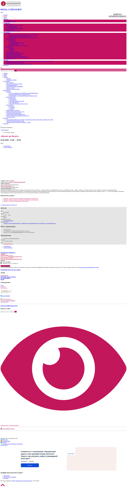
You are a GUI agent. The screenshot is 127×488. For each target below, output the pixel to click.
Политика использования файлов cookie (89, 267)
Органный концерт (8, 220)
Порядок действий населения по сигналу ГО (17, 57)
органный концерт (51, 223)
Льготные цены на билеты (13, 30)
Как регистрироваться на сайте (14, 25)
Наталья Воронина (33, 223)
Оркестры (11, 48)
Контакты (6, 65)
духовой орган (24, 223)
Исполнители (9, 46)
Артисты (11, 50)
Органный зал (13, 41)
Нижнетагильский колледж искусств (18, 45)
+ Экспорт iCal (13, 205)
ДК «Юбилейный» (14, 44)
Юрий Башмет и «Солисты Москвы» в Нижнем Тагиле (23, 37)
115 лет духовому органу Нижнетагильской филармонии (23, 34)
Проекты (6, 60)
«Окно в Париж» (8, 147)
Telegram (4, 442)
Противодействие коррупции (13, 54)
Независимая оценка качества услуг (15, 53)
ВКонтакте (5, 439)
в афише (7, 255)
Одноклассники (6, 441)
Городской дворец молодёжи (8, 276)
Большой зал (12, 40)
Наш (6, 296)
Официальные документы (13, 52)
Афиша (5, 16)
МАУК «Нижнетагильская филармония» (22, 480)
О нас (2, 285)
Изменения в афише (11, 21)
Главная (5, 15)
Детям (5, 17)
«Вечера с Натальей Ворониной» (12, 223)
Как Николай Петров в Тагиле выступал (19, 36)
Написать (29, 465)
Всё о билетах (9, 24)
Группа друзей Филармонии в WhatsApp (12, 443)
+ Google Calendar (5, 205)
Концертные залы (10, 38)
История (8, 33)
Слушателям (7, 23)
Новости (6, 19)
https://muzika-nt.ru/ (8, 243)
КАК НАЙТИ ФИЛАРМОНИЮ (14, 28)
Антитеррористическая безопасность (15, 56)
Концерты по (11, 256)
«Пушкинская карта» (11, 26)
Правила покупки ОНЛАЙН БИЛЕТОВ (11, 259)
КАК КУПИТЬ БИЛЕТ (7, 258)
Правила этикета (10, 29)
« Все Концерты (5, 130)
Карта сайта (6, 475)
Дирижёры (12, 49)
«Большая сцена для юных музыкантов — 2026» (18, 64)
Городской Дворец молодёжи (16, 42)
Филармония (7, 32)
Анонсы (8, 20)
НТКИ (2, 279)
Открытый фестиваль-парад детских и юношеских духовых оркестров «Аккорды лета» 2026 (29, 61)
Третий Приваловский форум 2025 (15, 62)
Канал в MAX (4, 445)
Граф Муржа (7, 146)
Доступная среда (10, 58)
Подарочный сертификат (10, 477)
